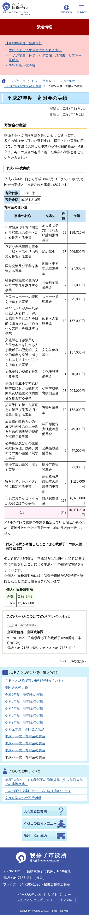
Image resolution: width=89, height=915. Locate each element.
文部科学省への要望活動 (23, 798)
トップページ (16, 81)
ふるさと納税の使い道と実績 (22, 86)
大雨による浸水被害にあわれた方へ (35, 50)
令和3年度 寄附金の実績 (24, 715)
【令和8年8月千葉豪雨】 (23, 43)
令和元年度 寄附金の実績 (25, 729)
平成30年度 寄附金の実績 (25, 736)
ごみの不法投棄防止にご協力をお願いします (38, 791)
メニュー (81, 12)
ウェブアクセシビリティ (34, 900)
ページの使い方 (29, 894)
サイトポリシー (59, 894)
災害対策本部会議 (22, 65)
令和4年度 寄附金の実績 (24, 708)
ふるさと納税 (66, 81)
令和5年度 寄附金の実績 (24, 701)
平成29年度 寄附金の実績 (25, 743)
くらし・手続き (41, 81)
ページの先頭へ (75, 661)
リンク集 (65, 900)
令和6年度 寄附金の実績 (24, 694)
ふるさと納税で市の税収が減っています (35, 680)
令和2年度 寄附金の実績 (24, 722)
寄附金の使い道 (16, 687)
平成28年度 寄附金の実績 (25, 750)
